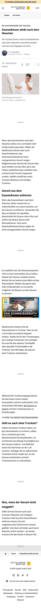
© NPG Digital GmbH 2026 (20, 569)
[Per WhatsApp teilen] (32, 65)
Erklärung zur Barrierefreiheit (26, 593)
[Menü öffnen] (3, 8)
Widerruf (20, 600)
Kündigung (11, 597)
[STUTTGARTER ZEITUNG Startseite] (20, 8)
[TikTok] (23, 575)
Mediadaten (8, 593)
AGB (24, 590)
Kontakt (20, 597)
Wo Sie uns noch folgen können (22, 581)
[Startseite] (6, 553)
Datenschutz (33, 590)
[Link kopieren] (18, 65)
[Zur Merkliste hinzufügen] (37, 64)
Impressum (29, 597)
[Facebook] (27, 575)
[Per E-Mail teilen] (27, 64)
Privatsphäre (8, 590)
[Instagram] (13, 575)
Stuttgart (6, 15)
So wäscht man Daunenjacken (24, 417)
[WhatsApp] (18, 575)
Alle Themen (16, 15)
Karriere (18, 590)
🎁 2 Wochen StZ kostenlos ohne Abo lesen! (20, 2)
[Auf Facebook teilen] (22, 64)
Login (37, 8)
